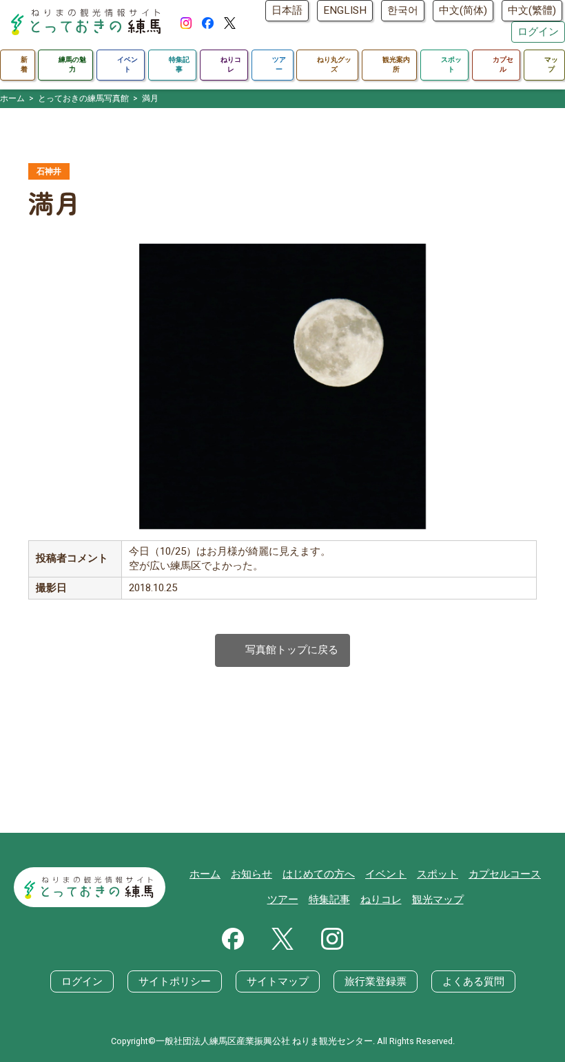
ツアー (282, 899)
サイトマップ (278, 981)
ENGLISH (345, 10)
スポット (437, 874)
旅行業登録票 (376, 981)
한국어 (402, 10)
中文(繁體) (532, 10)
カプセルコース (505, 874)
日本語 (286, 10)
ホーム (204, 874)
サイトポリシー (174, 981)
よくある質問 (473, 981)
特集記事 (329, 899)
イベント (386, 874)
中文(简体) (463, 10)
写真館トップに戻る (282, 650)
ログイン (538, 31)
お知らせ (251, 874)
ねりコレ (381, 899)
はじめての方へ (318, 874)
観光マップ (438, 899)
